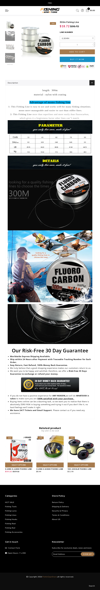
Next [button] (48, 42)
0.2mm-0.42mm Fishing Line (18, 469)
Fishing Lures (11, 511)
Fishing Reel (10, 523)
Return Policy (58, 502)
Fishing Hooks (11, 519)
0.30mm (65, 38)
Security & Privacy (60, 511)
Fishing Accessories (14, 532)
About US (56, 519)
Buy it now (77, 59)
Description (13, 83)
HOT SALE (9, 502)
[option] (36, 41)
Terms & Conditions (60, 515)
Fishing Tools (11, 506)
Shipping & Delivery (60, 506)
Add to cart (77, 52)
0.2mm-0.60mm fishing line (49, 469)
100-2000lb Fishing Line (80, 469)
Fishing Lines (10, 515)
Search (92, 586)
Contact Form (14, 548)
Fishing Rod (10, 528)
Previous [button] (21, 42)
